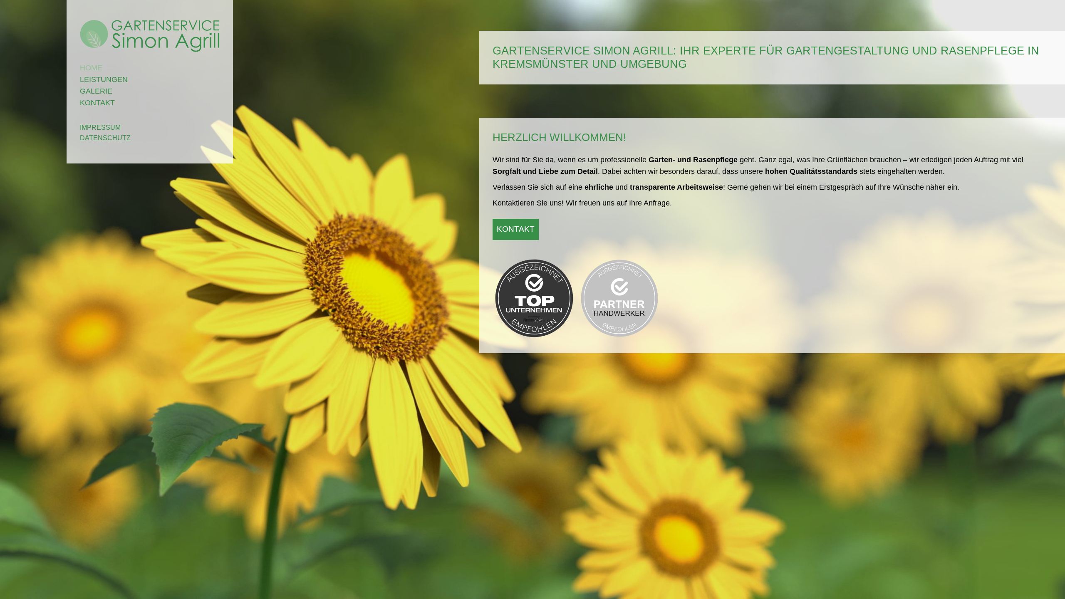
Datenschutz (105, 137)
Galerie (96, 91)
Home (91, 68)
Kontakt (97, 103)
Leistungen (104, 79)
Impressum (100, 127)
